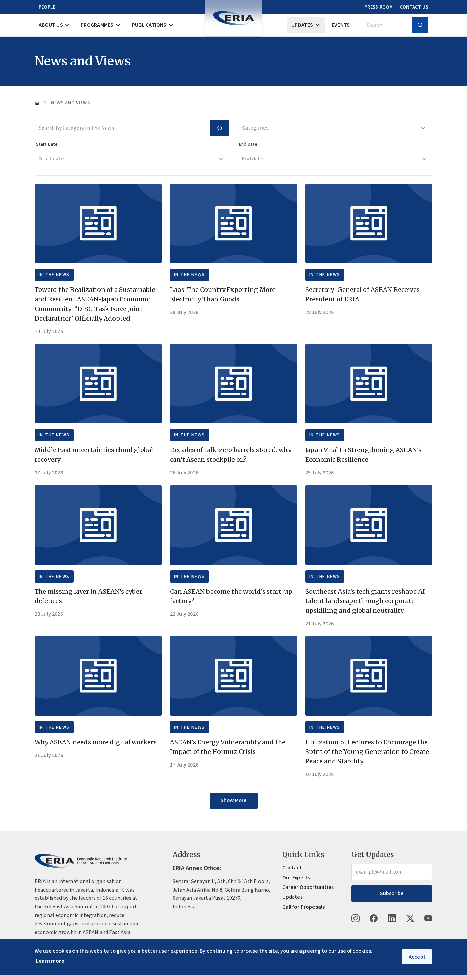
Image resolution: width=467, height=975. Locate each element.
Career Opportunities (308, 887)
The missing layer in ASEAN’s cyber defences (88, 596)
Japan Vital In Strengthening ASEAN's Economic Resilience (363, 454)
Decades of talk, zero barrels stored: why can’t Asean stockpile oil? (230, 454)
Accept (417, 957)
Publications (149, 25)
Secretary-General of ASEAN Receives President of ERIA (362, 294)
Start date (51, 158)
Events (341, 25)
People (47, 7)
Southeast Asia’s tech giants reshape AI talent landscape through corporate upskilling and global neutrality (365, 600)
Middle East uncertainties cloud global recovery (94, 454)
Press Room (378, 7)
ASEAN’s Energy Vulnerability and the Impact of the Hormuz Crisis (227, 747)
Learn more (50, 961)
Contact (292, 867)
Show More (234, 800)
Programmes (97, 25)
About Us (51, 25)
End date (252, 158)
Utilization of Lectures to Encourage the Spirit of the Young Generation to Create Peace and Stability (367, 751)
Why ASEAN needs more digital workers (96, 742)
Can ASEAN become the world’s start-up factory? (231, 596)
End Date (248, 144)
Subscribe (392, 893)
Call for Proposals (303, 907)
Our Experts (296, 877)
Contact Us (414, 7)
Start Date (47, 144)
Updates (302, 25)
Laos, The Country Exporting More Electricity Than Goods (223, 294)
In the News (54, 274)
